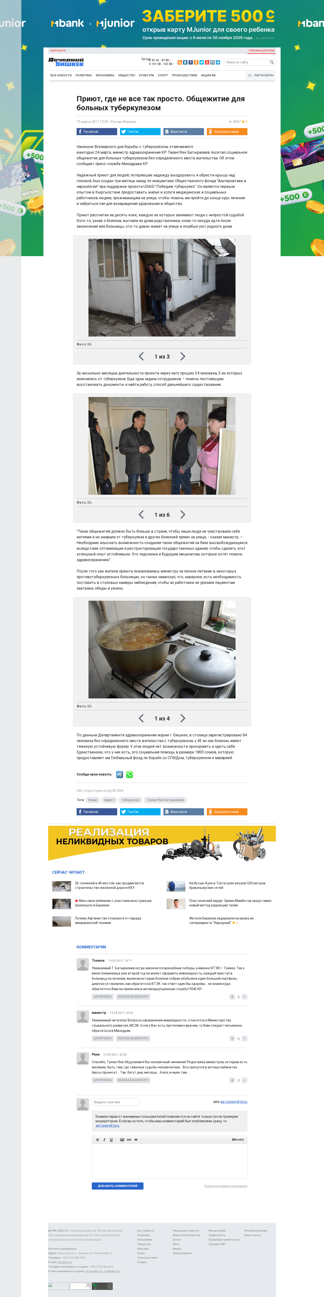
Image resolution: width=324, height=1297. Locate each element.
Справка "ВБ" (217, 1244)
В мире (142, 1262)
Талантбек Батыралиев (165, 800)
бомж (92, 800)
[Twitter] (201, 62)
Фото (176, 1244)
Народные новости (186, 1230)
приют (109, 800)
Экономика (105, 75)
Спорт (163, 75)
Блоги (177, 1239)
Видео (177, 1248)
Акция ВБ (208, 75)
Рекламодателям (261, 50)
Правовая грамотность (224, 1239)
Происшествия (184, 75)
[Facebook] (191, 62)
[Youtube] (207, 62)
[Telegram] (218, 62)
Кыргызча (58, 50)
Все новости (61, 75)
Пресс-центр (252, 1235)
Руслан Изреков (123, 122)
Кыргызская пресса (186, 1235)
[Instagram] (212, 62)
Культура (146, 75)
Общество (126, 75)
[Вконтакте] (185, 62)
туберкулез (130, 800)
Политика (83, 75)
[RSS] (180, 62)
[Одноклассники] (196, 62)
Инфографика (182, 1253)
